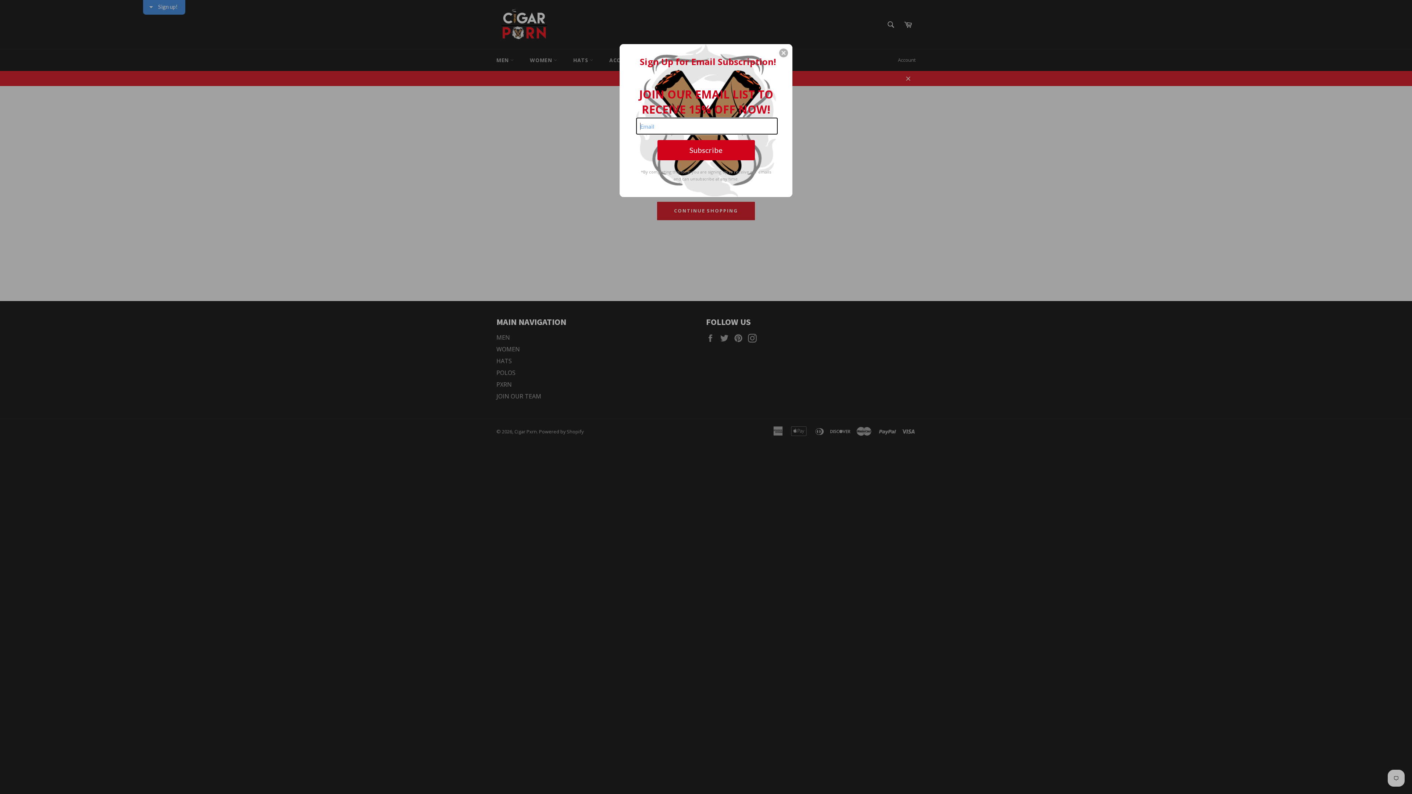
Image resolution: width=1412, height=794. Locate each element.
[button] (783, 53)
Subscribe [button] (706, 150)
